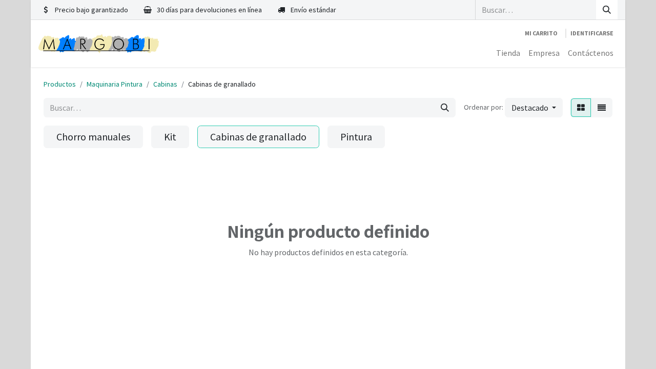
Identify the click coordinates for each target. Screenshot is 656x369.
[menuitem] (508, 53)
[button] (534, 107)
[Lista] (601, 107)
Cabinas (165, 84)
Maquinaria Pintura (114, 84)
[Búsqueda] (607, 9)
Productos (60, 84)
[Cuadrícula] (580, 107)
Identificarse (591, 33)
